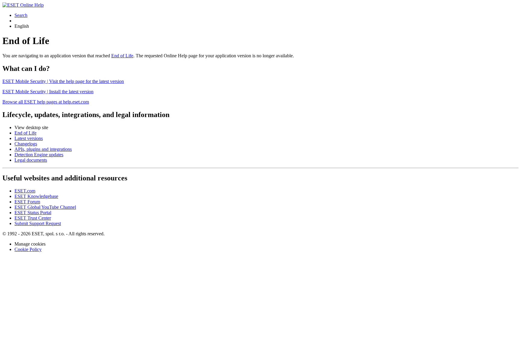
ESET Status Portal (32, 212)
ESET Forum (27, 201)
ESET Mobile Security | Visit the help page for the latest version (63, 81)
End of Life (122, 55)
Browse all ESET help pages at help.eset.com (45, 101)
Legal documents (30, 160)
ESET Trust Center (32, 218)
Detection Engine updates (38, 154)
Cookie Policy (28, 249)
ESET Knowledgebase (36, 196)
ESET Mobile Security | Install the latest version (47, 91)
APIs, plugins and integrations (43, 149)
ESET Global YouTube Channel (45, 207)
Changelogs (25, 143)
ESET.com (24, 190)
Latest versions (28, 138)
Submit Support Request (37, 223)
